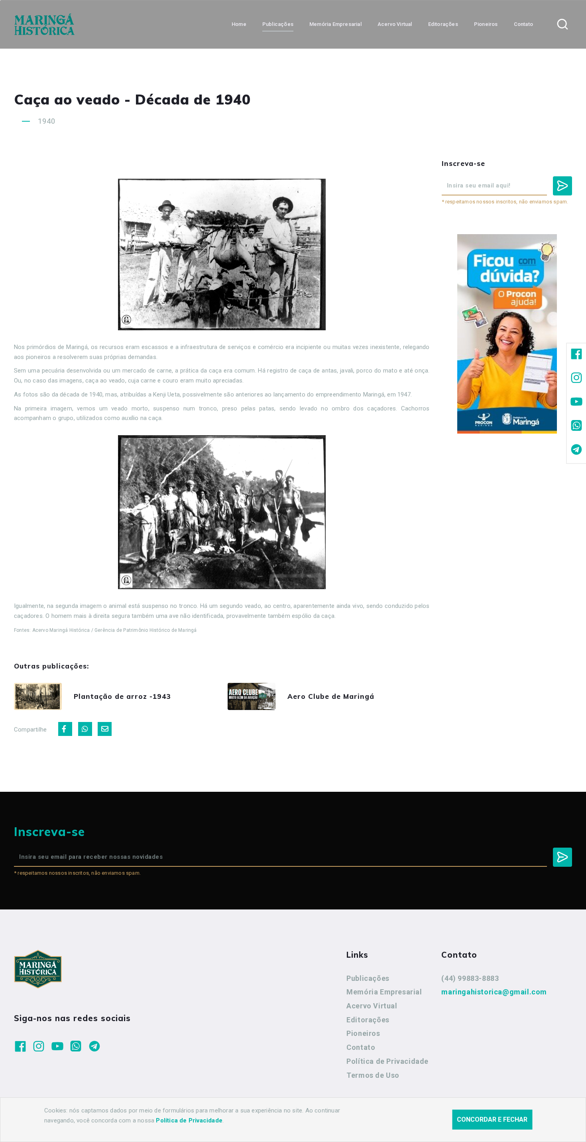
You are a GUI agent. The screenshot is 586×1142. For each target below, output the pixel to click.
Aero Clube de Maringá (330, 696)
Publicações (367, 978)
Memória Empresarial (384, 992)
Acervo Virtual (371, 1006)
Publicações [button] (277, 24)
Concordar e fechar (492, 1119)
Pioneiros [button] (486, 24)
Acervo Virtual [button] (395, 24)
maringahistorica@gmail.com (494, 992)
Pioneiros (363, 1033)
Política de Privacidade (387, 1061)
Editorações (367, 1020)
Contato (360, 1047)
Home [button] (239, 24)
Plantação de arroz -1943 (122, 696)
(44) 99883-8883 (470, 978)
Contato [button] (523, 24)
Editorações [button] (443, 24)
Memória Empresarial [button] (335, 24)
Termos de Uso (372, 1075)
